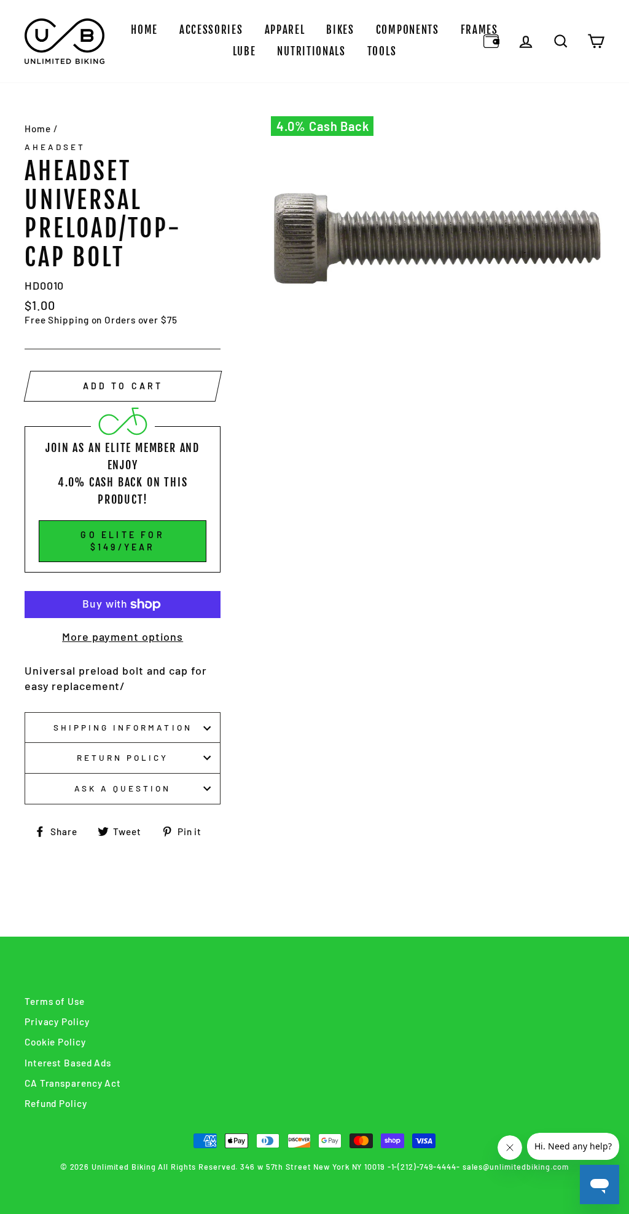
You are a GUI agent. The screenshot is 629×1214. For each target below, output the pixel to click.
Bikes (340, 29)
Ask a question (122, 788)
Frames (479, 29)
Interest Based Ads (68, 1062)
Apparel (285, 29)
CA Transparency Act (73, 1083)
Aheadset (55, 146)
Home (144, 29)
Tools (382, 51)
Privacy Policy (57, 1021)
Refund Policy (56, 1103)
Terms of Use (55, 1001)
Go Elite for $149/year (122, 541)
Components (407, 29)
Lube (244, 51)
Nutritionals (311, 51)
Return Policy (123, 757)
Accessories (211, 29)
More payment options (122, 636)
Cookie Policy (55, 1041)
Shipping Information (122, 727)
